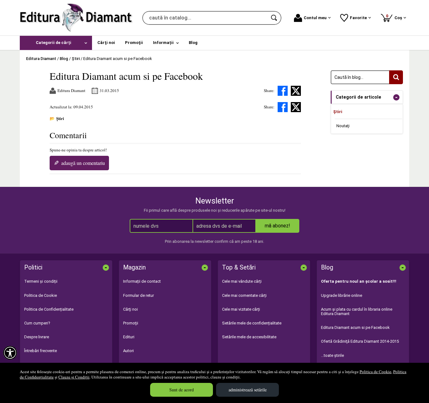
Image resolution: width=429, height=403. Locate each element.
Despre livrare (36, 337)
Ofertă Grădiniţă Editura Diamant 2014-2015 (360, 341)
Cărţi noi (130, 309)
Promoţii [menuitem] (134, 42)
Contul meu (315, 17)
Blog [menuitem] (193, 42)
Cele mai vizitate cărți (241, 309)
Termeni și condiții (40, 281)
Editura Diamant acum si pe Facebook (355, 327)
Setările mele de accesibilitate (249, 337)
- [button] (396, 97)
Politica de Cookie (375, 371)
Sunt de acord (181, 390)
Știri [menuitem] (337, 111)
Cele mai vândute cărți (242, 281)
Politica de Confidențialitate (48, 309)
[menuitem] (56, 43)
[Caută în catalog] (274, 18)
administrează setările (248, 390)
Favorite (358, 17)
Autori (128, 350)
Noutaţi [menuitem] (343, 125)
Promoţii (130, 323)
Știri (60, 118)
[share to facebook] (283, 91)
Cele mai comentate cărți (244, 295)
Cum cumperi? (37, 323)
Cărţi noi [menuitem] (106, 42)
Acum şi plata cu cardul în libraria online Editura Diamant (356, 311)
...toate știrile (332, 355)
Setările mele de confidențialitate (251, 323)
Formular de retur (138, 295)
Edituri (128, 337)
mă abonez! (277, 226)
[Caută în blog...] (396, 77)
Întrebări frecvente (40, 350)
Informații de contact (142, 281)
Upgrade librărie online (341, 295)
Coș (395, 16)
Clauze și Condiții (74, 377)
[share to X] (296, 91)
